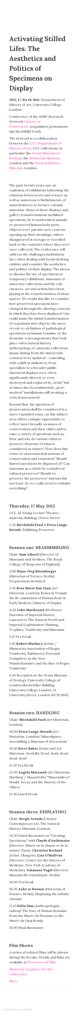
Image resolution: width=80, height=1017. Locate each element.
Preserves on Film (41, 962)
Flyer (13, 981)
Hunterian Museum (44, 158)
